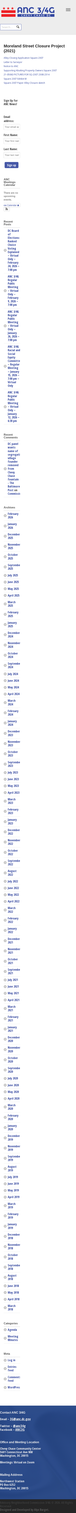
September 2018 (14, 1267)
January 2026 (12, 526)
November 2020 (14, 1049)
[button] (7, 209)
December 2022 (14, 832)
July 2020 (13, 1078)
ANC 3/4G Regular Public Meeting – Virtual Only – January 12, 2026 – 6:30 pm (13, 406)
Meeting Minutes (13, 1338)
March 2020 (11, 1107)
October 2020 (13, 1059)
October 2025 (13, 556)
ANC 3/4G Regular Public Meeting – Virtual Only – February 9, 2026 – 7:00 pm (13, 290)
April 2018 (13, 1299)
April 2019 (13, 1197)
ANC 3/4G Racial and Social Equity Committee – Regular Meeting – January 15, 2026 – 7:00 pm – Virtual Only (14, 366)
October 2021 (13, 961)
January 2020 (12, 1127)
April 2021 (13, 1000)
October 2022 (13, 852)
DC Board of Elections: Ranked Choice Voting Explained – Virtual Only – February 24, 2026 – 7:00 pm (14, 250)
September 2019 (14, 1158)
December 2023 (14, 733)
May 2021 (13, 993)
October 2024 (13, 655)
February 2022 (13, 920)
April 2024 (13, 694)
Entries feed (12, 1368)
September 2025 (14, 567)
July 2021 (13, 980)
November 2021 (14, 951)
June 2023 (13, 779)
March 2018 (11, 1307)
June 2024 (13, 681)
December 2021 (14, 940)
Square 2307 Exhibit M (15, 78)
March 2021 (11, 1008)
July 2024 (13, 674)
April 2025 (13, 595)
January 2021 (12, 1029)
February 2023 (13, 811)
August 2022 (12, 872)
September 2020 (14, 1070)
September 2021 (14, 971)
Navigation (68, 10)
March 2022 (11, 910)
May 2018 (13, 1292)
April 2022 (13, 901)
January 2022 (12, 930)
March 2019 (11, 1205)
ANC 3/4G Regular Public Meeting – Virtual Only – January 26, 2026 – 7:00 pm (13, 326)
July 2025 (13, 575)
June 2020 (13, 1085)
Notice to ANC (11, 66)
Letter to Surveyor (13, 62)
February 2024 (13, 713)
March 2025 (11, 604)
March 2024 (11, 702)
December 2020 (14, 1039)
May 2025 (13, 589)
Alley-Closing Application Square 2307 (23, 57)
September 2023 (14, 764)
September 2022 (14, 862)
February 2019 (13, 1216)
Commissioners (17, 494)
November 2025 (14, 546)
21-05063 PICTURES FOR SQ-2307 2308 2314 (26, 74)
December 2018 (14, 1236)
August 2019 (12, 1168)
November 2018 (14, 1246)
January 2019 (12, 1226)
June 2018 (13, 1286)
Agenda (12, 1330)
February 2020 (13, 1117)
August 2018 (12, 1277)
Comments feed (14, 1379)
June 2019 (13, 1184)
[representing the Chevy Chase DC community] (27, 16)
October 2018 (13, 1256)
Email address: (9, 119)
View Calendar (9, 205)
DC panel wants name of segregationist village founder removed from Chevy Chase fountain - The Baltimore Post (17, 467)
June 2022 (13, 888)
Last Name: (11, 149)
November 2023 (14, 743)
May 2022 (13, 895)
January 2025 (12, 624)
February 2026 (13, 515)
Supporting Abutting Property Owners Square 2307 (30, 70)
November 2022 (14, 842)
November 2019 (14, 1148)
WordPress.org (14, 1387)
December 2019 (14, 1137)
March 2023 (11, 801)
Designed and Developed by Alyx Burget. (24, 1510)
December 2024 (14, 634)
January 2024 (12, 723)
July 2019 (13, 1177)
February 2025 (13, 614)
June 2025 (13, 582)
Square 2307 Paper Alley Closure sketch (24, 82)
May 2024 (13, 687)
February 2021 (13, 1018)
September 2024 (14, 665)
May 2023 (13, 786)
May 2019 (13, 1190)
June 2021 (13, 986)
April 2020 (13, 1098)
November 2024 (14, 645)
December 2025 (14, 536)
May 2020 (13, 1092)
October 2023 (13, 753)
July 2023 (13, 772)
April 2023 (13, 793)
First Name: (11, 135)
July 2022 (13, 881)
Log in (11, 1360)
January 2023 (12, 821)
